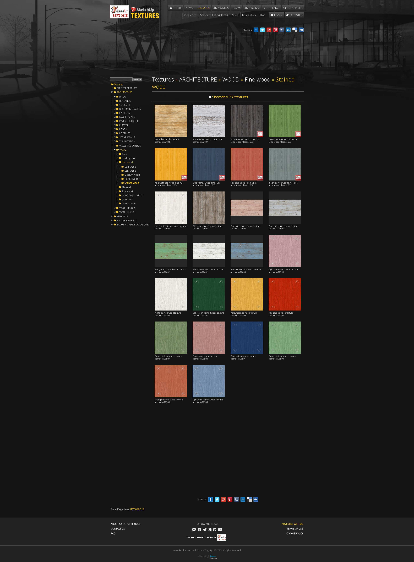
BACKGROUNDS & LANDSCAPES (133, 224)
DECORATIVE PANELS (130, 109)
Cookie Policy (294, 533)
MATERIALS (122, 216)
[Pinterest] (275, 29)
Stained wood (132, 182)
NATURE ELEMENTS (127, 220)
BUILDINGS (125, 100)
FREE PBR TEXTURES (127, 88)
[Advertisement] (170, 49)
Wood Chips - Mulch (132, 195)
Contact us (118, 528)
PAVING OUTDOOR (129, 121)
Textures (118, 84)
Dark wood (130, 166)
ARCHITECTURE (124, 92)
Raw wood (127, 191)
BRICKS (123, 96)
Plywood (126, 187)
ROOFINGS (124, 133)
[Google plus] (269, 29)
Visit (201, 537)
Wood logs (127, 199)
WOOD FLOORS (127, 208)
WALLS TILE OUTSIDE (130, 145)
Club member (292, 8)
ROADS (123, 129)
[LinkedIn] (288, 29)
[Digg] (301, 29)
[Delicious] (294, 29)
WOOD (122, 149)
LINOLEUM (124, 113)
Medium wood (132, 174)
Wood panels (129, 203)
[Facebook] (256, 29)
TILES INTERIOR (127, 141)
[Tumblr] (281, 29)
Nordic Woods (132, 178)
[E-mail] (194, 530)
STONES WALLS (127, 137)
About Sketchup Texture (125, 523)
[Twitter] (262, 29)
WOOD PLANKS (127, 212)
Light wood (130, 170)
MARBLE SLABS (127, 117)
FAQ (113, 533)
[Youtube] (220, 530)
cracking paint (129, 158)
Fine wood (127, 162)
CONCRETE (125, 105)
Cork (124, 154)
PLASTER (123, 125)
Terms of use (295, 528)
